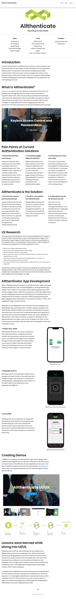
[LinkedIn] (38, 589)
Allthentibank (43, 466)
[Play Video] (10, 512)
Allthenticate (6, 91)
